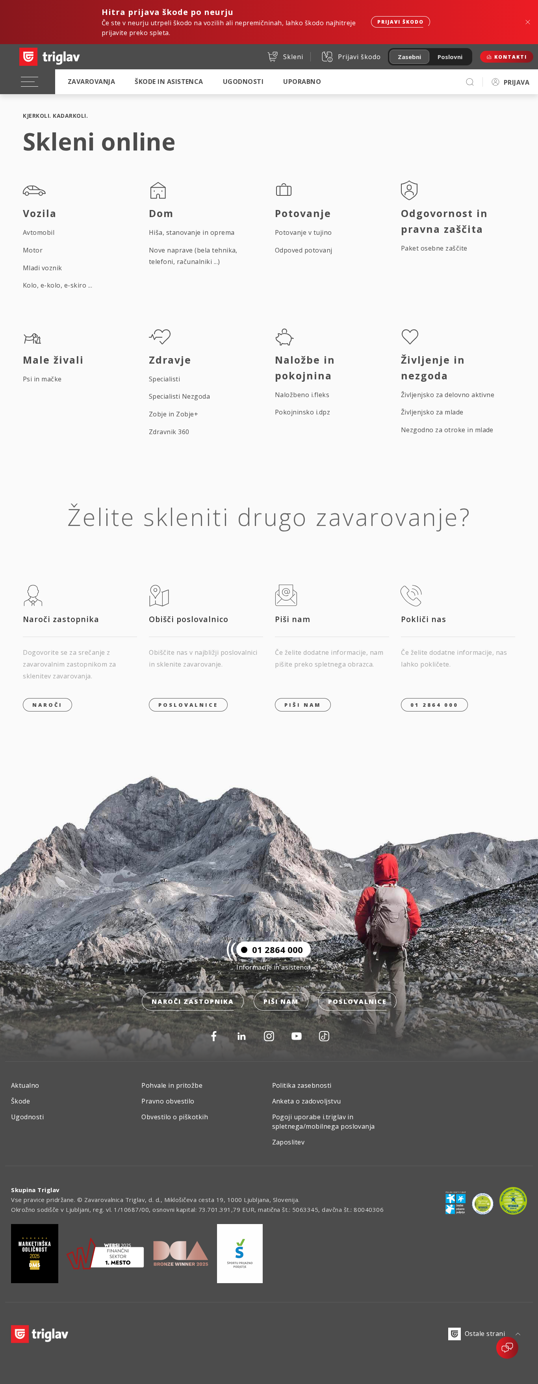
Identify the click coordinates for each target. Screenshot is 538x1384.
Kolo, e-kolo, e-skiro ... (57, 285)
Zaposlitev (288, 1142)
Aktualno (25, 1085)
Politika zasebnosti (302, 1085)
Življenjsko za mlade (432, 412)
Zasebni (409, 57)
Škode (20, 1101)
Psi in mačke (42, 379)
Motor (33, 250)
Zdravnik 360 (169, 431)
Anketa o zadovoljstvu (306, 1101)
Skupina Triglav (35, 1190)
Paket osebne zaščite (434, 248)
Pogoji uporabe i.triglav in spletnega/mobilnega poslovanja (323, 1122)
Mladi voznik (42, 268)
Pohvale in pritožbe (171, 1085)
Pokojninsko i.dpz (302, 412)
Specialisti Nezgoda (179, 396)
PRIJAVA (516, 82)
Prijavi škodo (400, 22)
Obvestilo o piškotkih (174, 1117)
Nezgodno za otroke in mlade (447, 429)
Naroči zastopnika (193, 1001)
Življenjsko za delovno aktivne (447, 394)
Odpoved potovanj (303, 250)
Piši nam (281, 1001)
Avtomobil (38, 232)
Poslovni (450, 57)
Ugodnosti (243, 81)
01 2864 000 (434, 704)
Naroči (47, 704)
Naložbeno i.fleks (302, 394)
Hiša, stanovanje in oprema (191, 232)
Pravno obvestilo (168, 1101)
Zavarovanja (91, 81)
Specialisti (164, 379)
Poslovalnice (188, 704)
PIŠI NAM (302, 704)
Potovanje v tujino (303, 232)
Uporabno (302, 81)
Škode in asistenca (169, 81)
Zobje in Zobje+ (173, 414)
